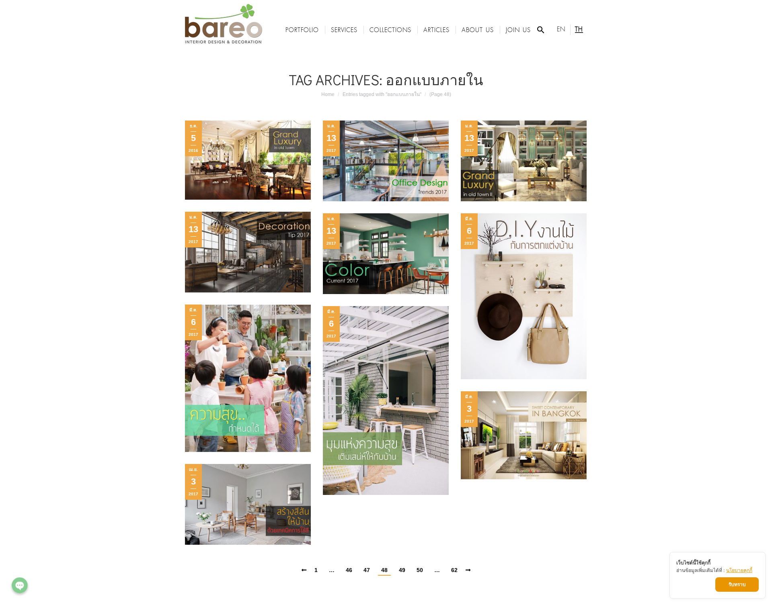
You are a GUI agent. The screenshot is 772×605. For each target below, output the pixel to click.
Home (328, 94)
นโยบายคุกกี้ (739, 570)
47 (366, 570)
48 (384, 570)
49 (402, 570)
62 (454, 570)
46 (349, 570)
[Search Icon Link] (541, 30)
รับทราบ (737, 584)
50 (420, 570)
